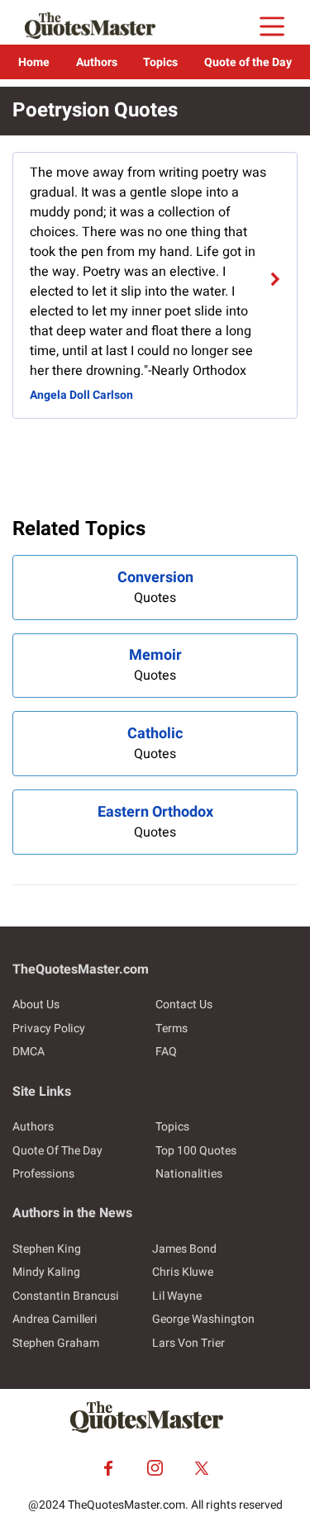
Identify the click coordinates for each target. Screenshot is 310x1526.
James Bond (184, 1249)
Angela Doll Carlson (81, 395)
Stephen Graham (55, 1343)
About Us (36, 1004)
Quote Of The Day (57, 1150)
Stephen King (46, 1249)
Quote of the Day (248, 62)
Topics (160, 62)
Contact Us (183, 1004)
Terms (171, 1028)
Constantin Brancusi (65, 1296)
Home (34, 62)
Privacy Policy (48, 1028)
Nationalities (188, 1173)
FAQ (166, 1051)
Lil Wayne (177, 1296)
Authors (96, 62)
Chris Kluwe (182, 1272)
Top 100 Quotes (195, 1150)
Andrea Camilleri (55, 1319)
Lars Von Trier (188, 1343)
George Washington (203, 1319)
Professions (43, 1173)
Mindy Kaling (46, 1272)
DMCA (28, 1051)
